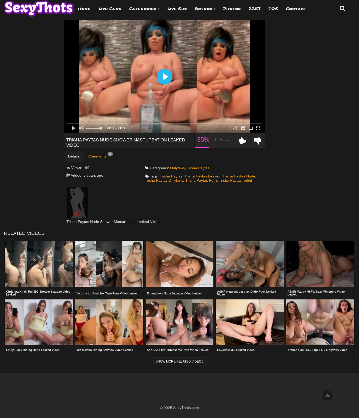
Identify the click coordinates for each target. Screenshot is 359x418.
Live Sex (177, 8)
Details (73, 156)
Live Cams (109, 8)
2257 (254, 8)
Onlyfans (177, 168)
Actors (203, 8)
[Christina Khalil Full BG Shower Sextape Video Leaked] (39, 264)
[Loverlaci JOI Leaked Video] (250, 322)
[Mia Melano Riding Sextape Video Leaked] (109, 322)
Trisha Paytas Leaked (202, 176)
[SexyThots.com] (39, 6)
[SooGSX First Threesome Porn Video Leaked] (180, 322)
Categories (142, 8)
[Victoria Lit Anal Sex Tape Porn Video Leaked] (109, 264)
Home (84, 8)
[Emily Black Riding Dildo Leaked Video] (39, 322)
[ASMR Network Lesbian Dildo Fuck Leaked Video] (250, 264)
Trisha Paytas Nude (239, 176)
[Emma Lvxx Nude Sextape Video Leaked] (180, 264)
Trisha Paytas (198, 168)
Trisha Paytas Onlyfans (164, 180)
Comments (99, 155)
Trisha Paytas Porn (201, 180)
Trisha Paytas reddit (235, 180)
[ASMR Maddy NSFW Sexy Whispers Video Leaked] (320, 264)
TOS (273, 8)
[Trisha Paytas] (77, 202)
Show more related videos (179, 361)
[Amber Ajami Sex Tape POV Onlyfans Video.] (320, 322)
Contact (296, 8)
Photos (232, 8)
